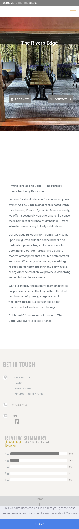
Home (39, 499)
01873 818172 (19, 405)
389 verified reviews (37, 442)
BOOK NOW (22, 99)
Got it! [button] (39, 524)
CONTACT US (62, 99)
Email (15, 416)
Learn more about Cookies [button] (59, 513)
